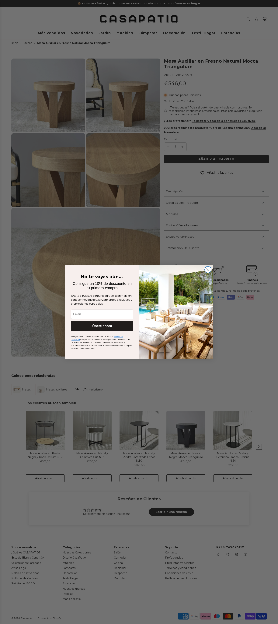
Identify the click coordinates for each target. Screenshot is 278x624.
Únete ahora (102, 326)
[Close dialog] (208, 269)
